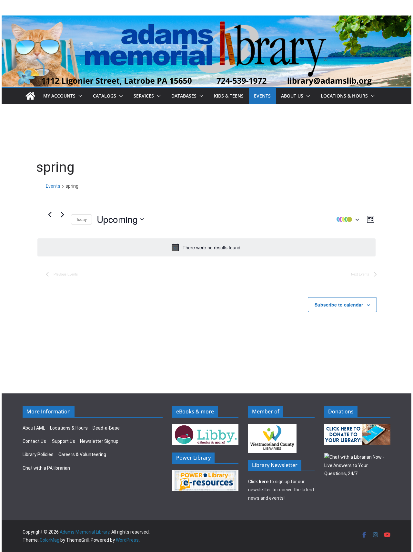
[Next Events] (62, 214)
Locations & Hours (69, 428)
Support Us (63, 441)
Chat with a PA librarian (46, 468)
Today (81, 219)
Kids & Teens (229, 96)
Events (262, 96)
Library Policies (38, 454)
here (263, 481)
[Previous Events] (50, 214)
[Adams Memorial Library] (206, 20)
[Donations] (357, 428)
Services (144, 96)
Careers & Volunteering (82, 454)
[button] (79, 95)
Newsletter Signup (99, 441)
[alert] (206, 247)
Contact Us (34, 441)
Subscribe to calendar (339, 304)
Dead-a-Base (106, 428)
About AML (34, 428)
